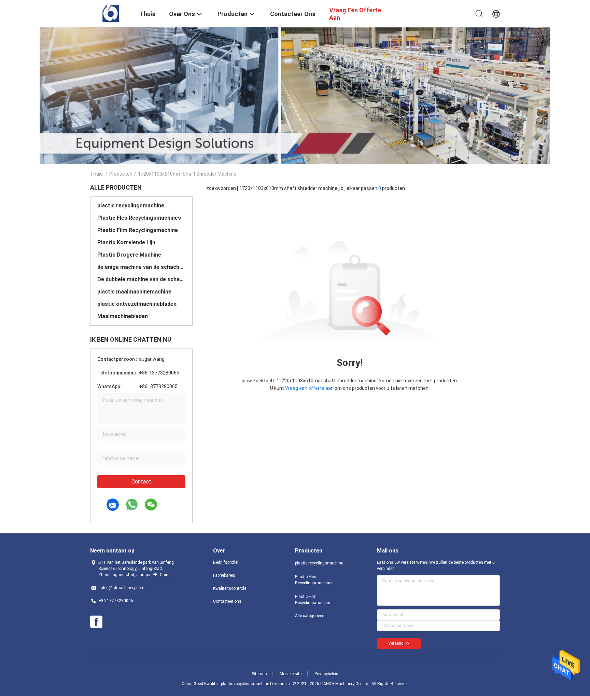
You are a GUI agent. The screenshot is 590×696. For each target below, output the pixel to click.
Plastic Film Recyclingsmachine (137, 230)
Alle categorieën (309, 615)
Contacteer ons (227, 601)
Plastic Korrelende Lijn (126, 242)
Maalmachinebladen (122, 316)
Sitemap (259, 673)
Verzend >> (398, 643)
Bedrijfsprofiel (225, 562)
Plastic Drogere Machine (129, 254)
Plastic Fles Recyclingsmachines (139, 218)
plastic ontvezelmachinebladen (137, 304)
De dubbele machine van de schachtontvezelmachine (141, 279)
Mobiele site (290, 673)
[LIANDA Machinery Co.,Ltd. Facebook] (96, 622)
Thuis (96, 174)
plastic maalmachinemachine (134, 291)
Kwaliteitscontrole (229, 588)
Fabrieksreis (224, 575)
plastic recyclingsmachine (130, 205)
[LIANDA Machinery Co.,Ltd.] (110, 13)
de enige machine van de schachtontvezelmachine (141, 267)
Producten (120, 174)
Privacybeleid (326, 673)
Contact (141, 481)
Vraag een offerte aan (309, 388)
